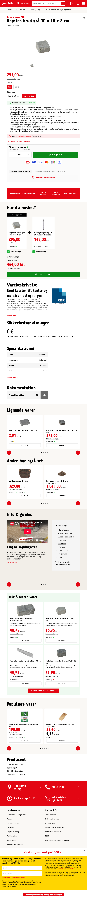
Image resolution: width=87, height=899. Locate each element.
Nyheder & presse (52, 819)
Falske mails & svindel (15, 844)
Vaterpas (62, 544)
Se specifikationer (23, 141)
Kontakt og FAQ (13, 823)
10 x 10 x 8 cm (29, 96)
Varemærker (12, 840)
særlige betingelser (25, 136)
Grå (9, 87)
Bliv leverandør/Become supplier (57, 840)
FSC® (47, 836)
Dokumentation (70, 193)
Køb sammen (56, 193)
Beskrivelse (15, 193)
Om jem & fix (50, 823)
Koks (16, 87)
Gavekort (10, 827)
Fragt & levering (13, 832)
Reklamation (12, 836)
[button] (41, 452)
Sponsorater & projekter (54, 827)
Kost (60, 557)
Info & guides (43, 193)
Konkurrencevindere (53, 832)
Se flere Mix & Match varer (42, 691)
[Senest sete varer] (84, 18)
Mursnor (62, 547)
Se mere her (12, 563)
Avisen (9, 819)
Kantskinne (63, 550)
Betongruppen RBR (16, 17)
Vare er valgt (16, 252)
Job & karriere (50, 815)
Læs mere (31, 103)
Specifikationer (28, 193)
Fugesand (62, 554)
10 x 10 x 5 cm (13, 96)
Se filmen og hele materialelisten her (63, 563)
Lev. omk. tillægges (13, 79)
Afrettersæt (63, 537)
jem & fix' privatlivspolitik (66, 869)
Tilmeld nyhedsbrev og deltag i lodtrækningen (43, 895)
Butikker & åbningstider (16, 815)
